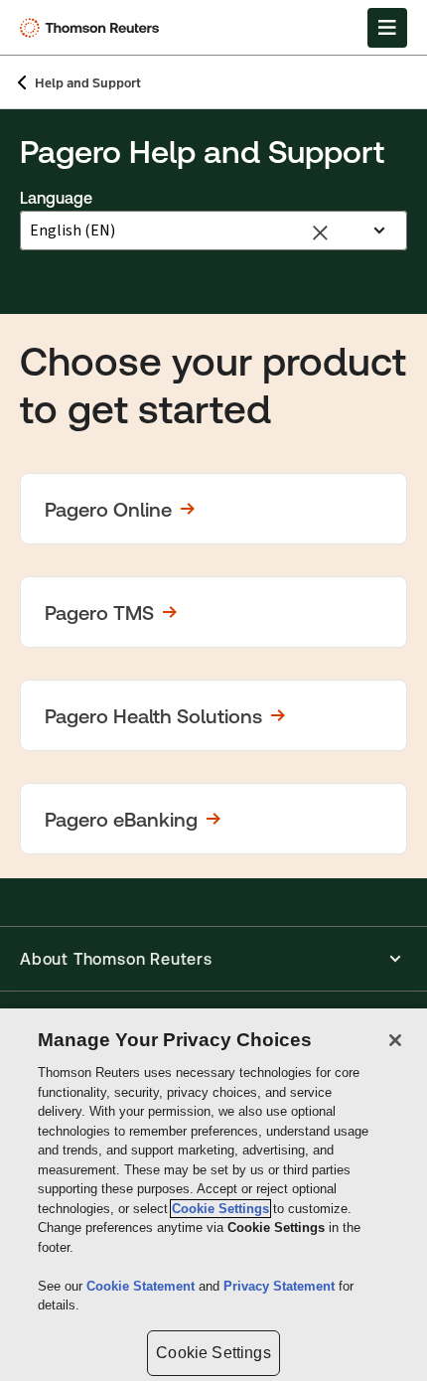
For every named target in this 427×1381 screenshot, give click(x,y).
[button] (213, 508)
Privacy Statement (281, 1286)
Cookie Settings (220, 1208)
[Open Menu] (387, 28)
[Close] (395, 1040)
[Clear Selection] (323, 231)
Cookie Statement (142, 1286)
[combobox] (192, 230)
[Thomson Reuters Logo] (93, 28)
